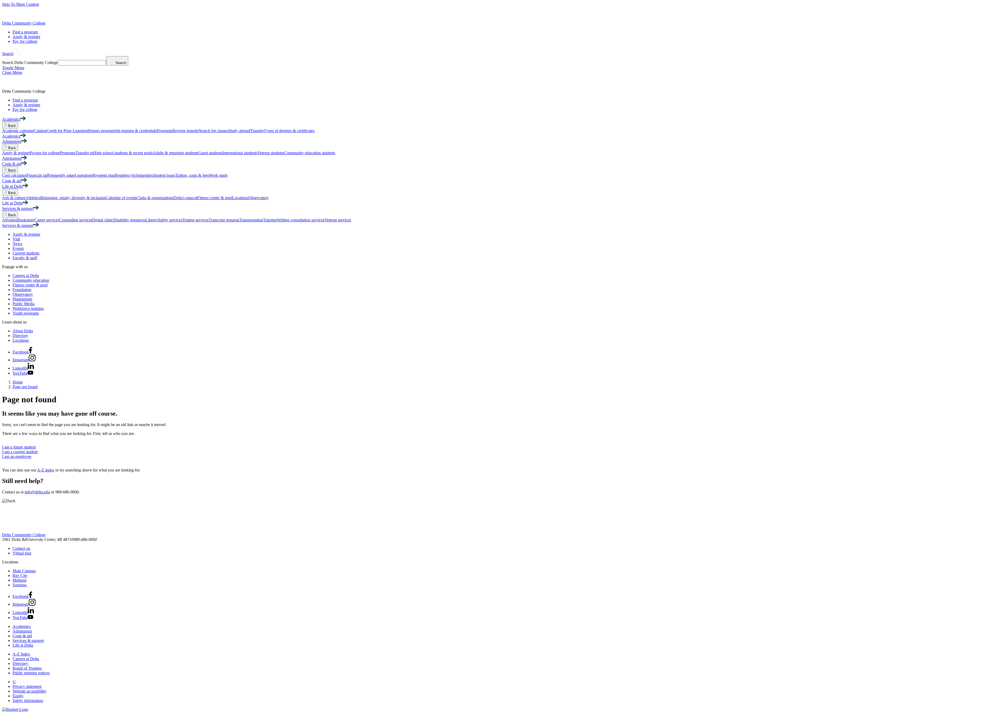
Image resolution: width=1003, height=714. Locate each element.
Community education (31, 280)
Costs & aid (22, 636)
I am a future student (19, 447)
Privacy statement (27, 686)
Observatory (23, 294)
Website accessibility (29, 691)
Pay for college (25, 41)
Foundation (22, 289)
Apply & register (26, 36)
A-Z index (45, 470)
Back (11, 126)
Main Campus (24, 571)
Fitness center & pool (30, 285)
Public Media (23, 304)
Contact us (21, 548)
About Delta (23, 331)
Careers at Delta (26, 275)
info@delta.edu (37, 492)
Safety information (28, 700)
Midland (19, 580)
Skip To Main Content (20, 4)
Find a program (25, 32)
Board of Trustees (27, 668)
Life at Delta (23, 645)
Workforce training (28, 308)
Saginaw (20, 585)
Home (18, 382)
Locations (21, 340)
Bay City (20, 575)
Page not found (25, 387)
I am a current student (20, 452)
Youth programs (26, 313)
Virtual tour (22, 553)
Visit (16, 239)
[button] (11, 53)
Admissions (22, 631)
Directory (20, 335)
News (17, 243)
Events (18, 248)
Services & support (28, 640)
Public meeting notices (31, 673)
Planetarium (22, 299)
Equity (18, 696)
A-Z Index (21, 654)
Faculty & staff (25, 258)
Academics (22, 626)
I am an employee (16, 456)
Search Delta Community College (30, 62)
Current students (26, 253)
